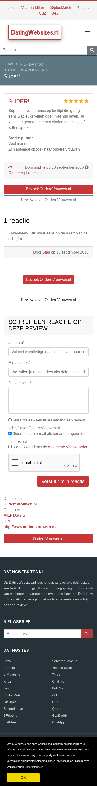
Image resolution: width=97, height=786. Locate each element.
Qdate (56, 709)
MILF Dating (31, 64)
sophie (39, 167)
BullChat (58, 688)
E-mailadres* (19, 363)
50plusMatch (60, 8)
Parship (83, 8)
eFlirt (56, 695)
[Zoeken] (92, 50)
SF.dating (10, 715)
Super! (18, 101)
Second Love (13, 709)
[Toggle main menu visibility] (87, 32)
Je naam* (16, 343)
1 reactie (32, 173)
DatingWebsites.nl (35, 32)
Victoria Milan (32, 8)
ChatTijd (58, 681)
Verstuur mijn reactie (63, 481)
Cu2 (42, 13)
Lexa (11, 8)
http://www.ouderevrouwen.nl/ (30, 527)
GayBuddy (60, 715)
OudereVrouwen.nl (29, 70)
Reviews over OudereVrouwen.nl (48, 200)
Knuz (7, 681)
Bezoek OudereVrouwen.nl (48, 189)
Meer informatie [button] (34, 767)
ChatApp (58, 722)
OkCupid (10, 702)
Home (9, 64)
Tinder (56, 674)
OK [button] (23, 777)
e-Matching (12, 674)
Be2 (55, 13)
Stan (46, 252)
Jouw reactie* (19, 383)
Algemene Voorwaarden (68, 447)
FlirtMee (10, 722)
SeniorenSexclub (64, 661)
